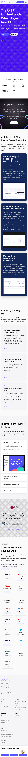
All (2, 564)
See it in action (5, 34)
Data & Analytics (14, 566)
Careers (17, 715)
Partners (3, 722)
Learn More (5, 453)
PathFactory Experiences (20, 701)
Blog (2, 715)
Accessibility (3, 740)
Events (2, 724)
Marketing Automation (13, 564)
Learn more (14, 122)
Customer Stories (5, 720)
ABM (2, 701)
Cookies (3, 742)
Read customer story (13, 529)
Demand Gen (4, 703)
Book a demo (20, 2)
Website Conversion (5, 706)
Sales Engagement (5, 568)
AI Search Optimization (20, 709)
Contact (17, 717)
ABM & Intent (22, 564)
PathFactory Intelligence (20, 707)
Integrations (3, 717)
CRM (6, 564)
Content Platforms (5, 566)
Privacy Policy (4, 730)
